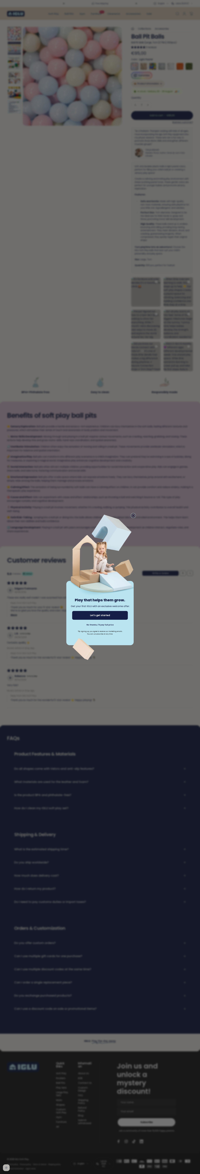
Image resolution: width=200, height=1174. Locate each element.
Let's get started (100, 615)
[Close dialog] (133, 515)
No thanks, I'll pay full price (100, 625)
